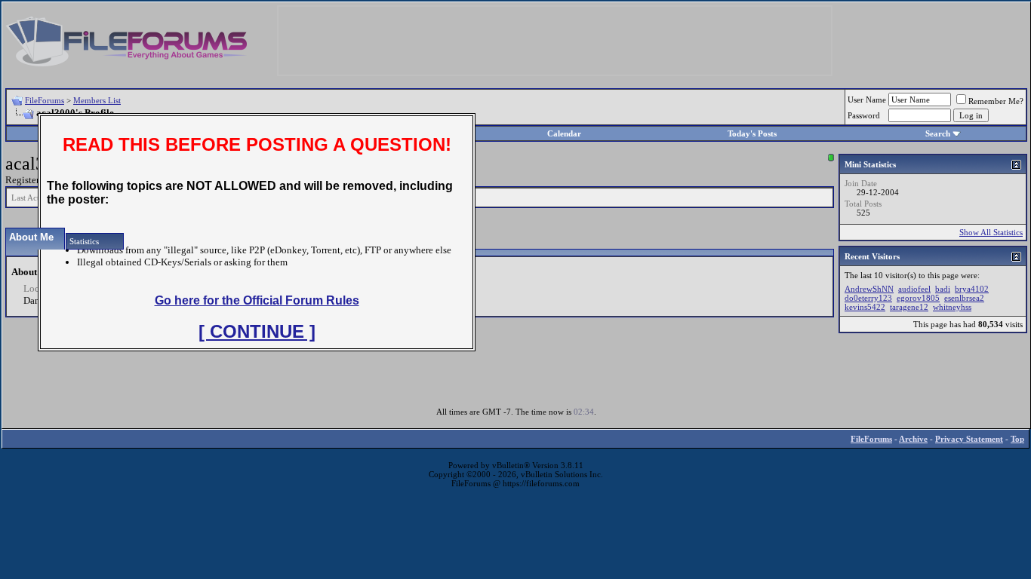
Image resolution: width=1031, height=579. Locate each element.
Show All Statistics (991, 232)
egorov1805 (918, 297)
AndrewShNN (869, 288)
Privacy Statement (969, 438)
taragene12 (909, 306)
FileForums (44, 100)
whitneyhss (952, 306)
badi (942, 288)
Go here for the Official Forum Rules (257, 300)
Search (937, 133)
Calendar (564, 133)
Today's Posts (752, 133)
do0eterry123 (868, 297)
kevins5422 (865, 306)
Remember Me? (995, 101)
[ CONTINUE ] (257, 331)
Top (1017, 438)
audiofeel (914, 288)
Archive (913, 438)
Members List (97, 100)
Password (864, 115)
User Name (867, 99)
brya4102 (972, 288)
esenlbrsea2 (964, 297)
